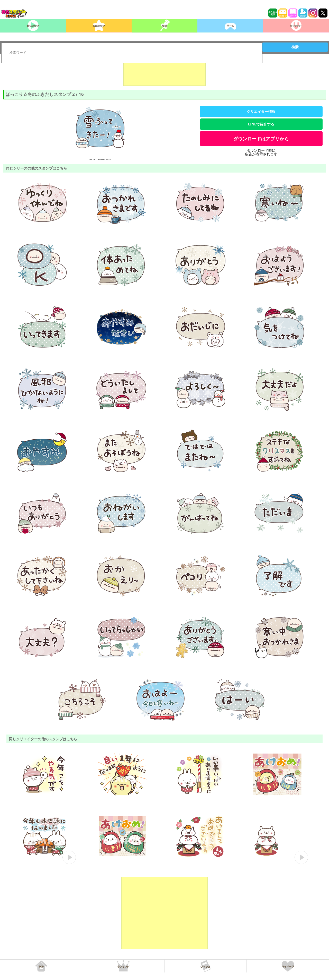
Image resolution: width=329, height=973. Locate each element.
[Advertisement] (164, 73)
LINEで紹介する (261, 124)
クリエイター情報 (261, 111)
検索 (295, 47)
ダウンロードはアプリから (261, 138)
